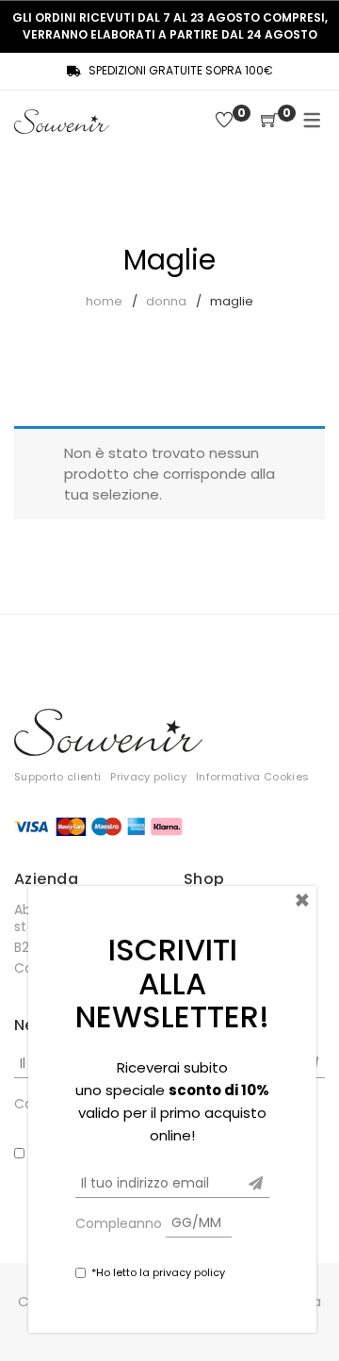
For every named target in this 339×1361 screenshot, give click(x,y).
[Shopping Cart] (269, 121)
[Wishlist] (224, 121)
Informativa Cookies (252, 776)
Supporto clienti (57, 776)
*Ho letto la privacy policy (158, 1272)
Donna (166, 301)
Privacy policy (148, 776)
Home (104, 301)
